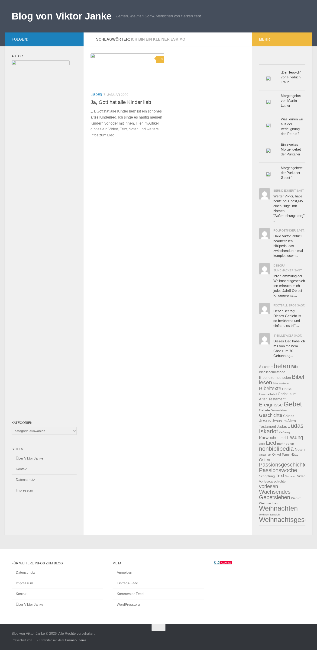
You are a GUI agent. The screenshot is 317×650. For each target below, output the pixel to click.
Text (280, 475)
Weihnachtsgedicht (269, 514)
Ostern (265, 459)
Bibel (296, 366)
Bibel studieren (281, 383)
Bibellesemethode (272, 372)
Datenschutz (25, 480)
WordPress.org (128, 604)
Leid (282, 438)
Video (301, 476)
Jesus (265, 420)
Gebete (264, 410)
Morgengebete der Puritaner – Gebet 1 (292, 173)
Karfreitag (284, 432)
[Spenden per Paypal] (66, 39)
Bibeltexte (270, 388)
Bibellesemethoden (275, 377)
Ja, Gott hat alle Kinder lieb (121, 102)
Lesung (295, 437)
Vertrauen (290, 476)
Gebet (293, 404)
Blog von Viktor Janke (62, 16)
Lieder (96, 95)
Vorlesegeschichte (272, 481)
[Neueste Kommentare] (288, 60)
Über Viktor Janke (29, 458)
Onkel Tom (265, 454)
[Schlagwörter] (299, 60)
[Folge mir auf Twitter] (59, 39)
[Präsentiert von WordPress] (34, 640)
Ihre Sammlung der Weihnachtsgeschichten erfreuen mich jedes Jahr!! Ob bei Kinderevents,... (289, 285)
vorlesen (268, 486)
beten (282, 366)
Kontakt (21, 469)
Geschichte (270, 415)
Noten (300, 449)
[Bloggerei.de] (223, 563)
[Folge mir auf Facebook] (51, 39)
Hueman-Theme (75, 640)
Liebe (262, 443)
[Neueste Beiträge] (276, 60)
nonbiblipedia (276, 448)
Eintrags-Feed (127, 583)
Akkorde (266, 367)
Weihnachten (278, 508)
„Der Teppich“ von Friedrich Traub (291, 77)
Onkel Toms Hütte (285, 454)
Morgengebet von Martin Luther (291, 100)
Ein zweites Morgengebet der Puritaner (291, 149)
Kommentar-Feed (130, 594)
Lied (271, 443)
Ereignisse (271, 405)
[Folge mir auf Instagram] (74, 39)
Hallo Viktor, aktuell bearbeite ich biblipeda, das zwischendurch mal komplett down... (288, 245)
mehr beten (285, 443)
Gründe (288, 416)
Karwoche (268, 437)
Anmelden (124, 572)
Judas (282, 426)
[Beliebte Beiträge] (265, 60)
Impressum (24, 490)
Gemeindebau (279, 410)
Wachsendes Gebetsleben (275, 494)
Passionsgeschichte (283, 465)
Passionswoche (278, 470)
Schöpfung (267, 476)
